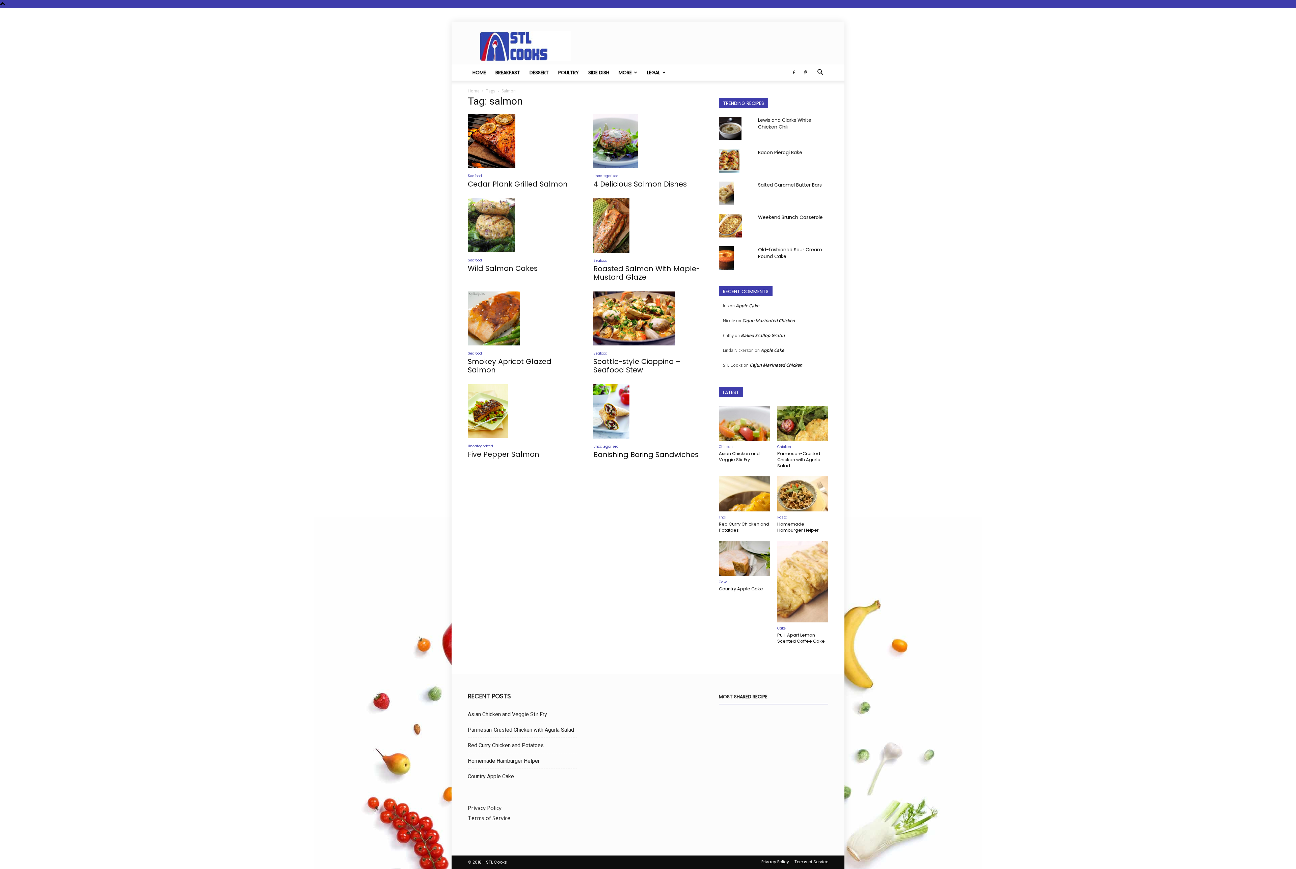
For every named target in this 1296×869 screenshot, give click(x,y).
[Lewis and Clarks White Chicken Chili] (730, 128)
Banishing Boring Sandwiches (646, 454)
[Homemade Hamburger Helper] (803, 493)
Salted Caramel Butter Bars (790, 184)
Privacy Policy (485, 808)
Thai (722, 517)
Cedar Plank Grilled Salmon (518, 184)
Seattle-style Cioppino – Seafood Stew (637, 366)
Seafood (475, 175)
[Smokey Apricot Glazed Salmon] (522, 318)
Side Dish (598, 72)
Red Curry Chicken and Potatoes (744, 527)
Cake (723, 582)
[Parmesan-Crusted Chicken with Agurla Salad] (803, 423)
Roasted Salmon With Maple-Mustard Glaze (646, 273)
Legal (653, 72)
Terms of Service (489, 818)
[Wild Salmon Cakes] (522, 225)
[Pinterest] (805, 72)
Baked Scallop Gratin (763, 335)
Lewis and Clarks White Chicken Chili (784, 123)
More (625, 72)
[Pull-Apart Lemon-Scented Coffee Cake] (803, 581)
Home (479, 72)
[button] (820, 73)
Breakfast (507, 72)
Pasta (782, 517)
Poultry (568, 72)
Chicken (726, 446)
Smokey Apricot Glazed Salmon (509, 366)
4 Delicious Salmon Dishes (640, 184)
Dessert (539, 72)
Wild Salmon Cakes (503, 268)
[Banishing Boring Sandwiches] (648, 411)
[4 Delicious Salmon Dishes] (648, 141)
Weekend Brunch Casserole (790, 217)
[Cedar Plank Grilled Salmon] (522, 141)
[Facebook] (794, 72)
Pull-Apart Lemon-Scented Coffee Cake (801, 638)
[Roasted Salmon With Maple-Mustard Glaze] (648, 225)
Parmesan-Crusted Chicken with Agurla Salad (798, 459)
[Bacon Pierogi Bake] (729, 161)
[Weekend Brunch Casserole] (730, 225)
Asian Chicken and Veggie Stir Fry (739, 456)
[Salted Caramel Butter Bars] (726, 193)
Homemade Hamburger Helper (798, 527)
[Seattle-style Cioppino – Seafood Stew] (648, 318)
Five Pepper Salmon (503, 454)
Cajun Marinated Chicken (768, 320)
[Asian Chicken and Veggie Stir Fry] (744, 423)
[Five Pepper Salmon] (522, 411)
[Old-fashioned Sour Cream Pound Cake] (726, 258)
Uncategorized (606, 175)
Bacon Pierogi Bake (780, 152)
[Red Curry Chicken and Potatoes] (744, 493)
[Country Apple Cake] (744, 558)
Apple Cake (747, 306)
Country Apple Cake (741, 589)
